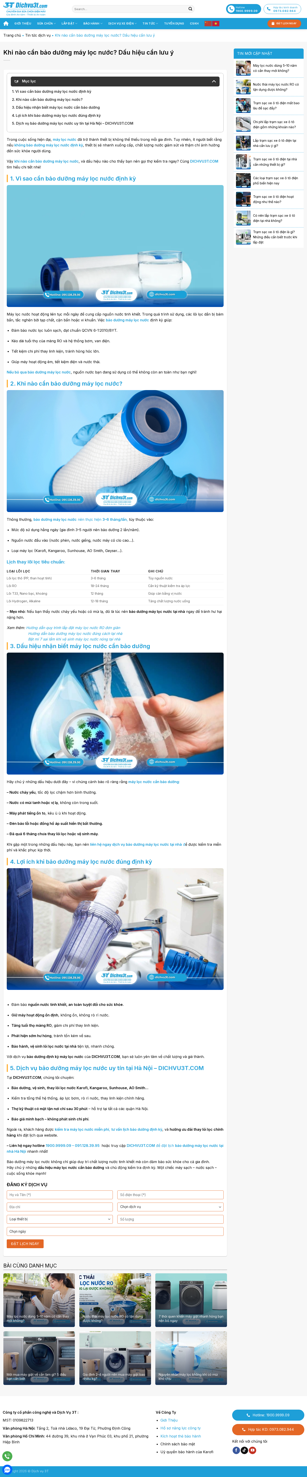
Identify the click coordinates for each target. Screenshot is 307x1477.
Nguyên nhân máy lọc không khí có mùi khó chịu (188, 1377)
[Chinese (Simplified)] (208, 23)
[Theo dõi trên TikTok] (244, 1450)
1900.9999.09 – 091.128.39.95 (73, 1145)
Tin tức (148, 23)
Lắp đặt (68, 23)
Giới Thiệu (169, 1420)
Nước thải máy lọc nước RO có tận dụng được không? (113, 1318)
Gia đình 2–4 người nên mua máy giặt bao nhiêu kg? (114, 1377)
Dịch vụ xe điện (121, 23)
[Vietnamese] (216, 23)
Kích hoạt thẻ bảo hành (180, 1436)
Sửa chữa (45, 23)
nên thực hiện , (80, 519)
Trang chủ (12, 35)
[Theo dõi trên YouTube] (252, 1450)
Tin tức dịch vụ (38, 35)
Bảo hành (91, 23)
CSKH (194, 23)
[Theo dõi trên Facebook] (236, 1450)
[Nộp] (190, 9)
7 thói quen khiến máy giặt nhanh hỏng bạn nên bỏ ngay (191, 1318)
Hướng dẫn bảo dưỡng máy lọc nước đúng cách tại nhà (75, 633)
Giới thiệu (22, 23)
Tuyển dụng (174, 23)
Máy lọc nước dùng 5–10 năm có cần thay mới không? (38, 1318)
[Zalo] (7, 1470)
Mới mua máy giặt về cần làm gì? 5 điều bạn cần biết (36, 1377)
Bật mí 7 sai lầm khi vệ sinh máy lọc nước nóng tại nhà (74, 639)
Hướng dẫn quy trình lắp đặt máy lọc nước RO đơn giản (73, 627)
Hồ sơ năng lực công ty (180, 1428)
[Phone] (7, 1456)
